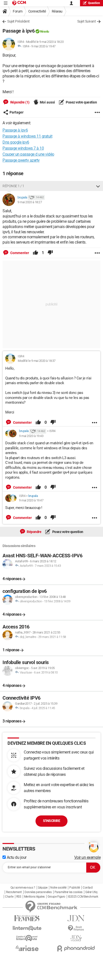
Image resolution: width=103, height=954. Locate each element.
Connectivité (37, 11)
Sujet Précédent (18, 21)
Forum (17, 11)
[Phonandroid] (76, 948)
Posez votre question (81, 102)
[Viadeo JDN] (76, 938)
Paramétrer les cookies (68, 892)
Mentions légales (34, 896)
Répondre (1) (20, 102)
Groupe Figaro (56, 896)
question (94, 3)
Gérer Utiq (91, 892)
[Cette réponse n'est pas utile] (50, 253)
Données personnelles (38, 892)
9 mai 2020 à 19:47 (43, 46)
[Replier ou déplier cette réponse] (98, 186)
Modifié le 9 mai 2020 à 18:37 (37, 361)
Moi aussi (47, 102)
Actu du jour (16, 857)
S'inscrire (51, 821)
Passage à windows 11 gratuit (27, 136)
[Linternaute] (27, 928)
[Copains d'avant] (27, 938)
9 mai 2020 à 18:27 (30, 202)
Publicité (74, 887)
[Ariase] (27, 948)
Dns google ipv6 (15, 142)
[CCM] (19, 3)
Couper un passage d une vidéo (28, 154)
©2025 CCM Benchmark (83, 896)
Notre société (58, 887)
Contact (88, 887)
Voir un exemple (87, 857)
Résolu (44, 31)
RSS (18, 896)
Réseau (57, 11)
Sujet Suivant (86, 21)
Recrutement (14, 892)
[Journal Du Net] (76, 918)
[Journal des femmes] (27, 918)
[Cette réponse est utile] (35, 253)
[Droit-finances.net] (76, 928)
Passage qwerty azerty (21, 160)
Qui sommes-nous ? (22, 887)
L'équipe (43, 887)
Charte (9, 896)
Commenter (19, 253)
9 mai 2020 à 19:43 (31, 436)
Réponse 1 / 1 (13, 186)
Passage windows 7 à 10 (23, 148)
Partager (17, 112)
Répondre (34, 532)
